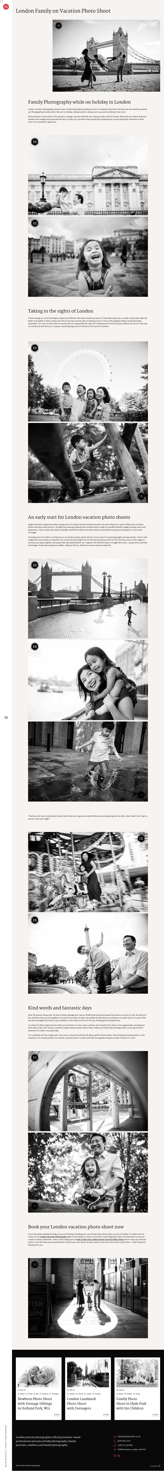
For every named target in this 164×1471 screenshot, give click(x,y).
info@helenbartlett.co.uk (129, 1436)
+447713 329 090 (125, 1445)
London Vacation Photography (53, 1237)
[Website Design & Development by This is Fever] (155, 1466)
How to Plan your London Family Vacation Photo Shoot (100, 1239)
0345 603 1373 (124, 1441)
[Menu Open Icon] (6, 717)
